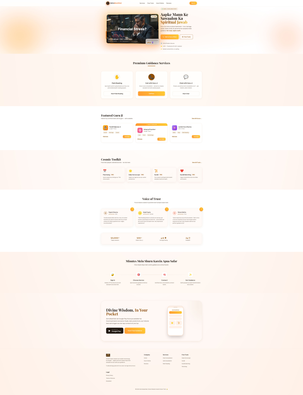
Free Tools (150, 3)
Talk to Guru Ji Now (171, 37)
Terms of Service (110, 378)
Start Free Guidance (135, 331)
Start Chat (186, 94)
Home (145, 358)
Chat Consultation (167, 358)
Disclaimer (108, 381)
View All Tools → (197, 162)
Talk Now (126, 136)
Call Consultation (167, 361)
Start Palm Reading (117, 94)
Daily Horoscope (186, 358)
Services (142, 3)
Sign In (193, 3)
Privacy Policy (109, 375)
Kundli (183, 361)
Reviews (168, 3)
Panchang (184, 366)
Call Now (151, 93)
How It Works (160, 3)
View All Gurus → (197, 118)
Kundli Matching (186, 363)
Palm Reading (166, 363)
